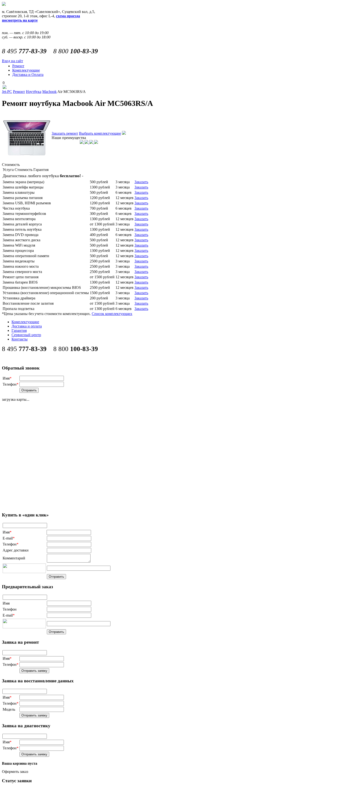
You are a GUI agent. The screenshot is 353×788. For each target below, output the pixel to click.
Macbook (49, 92)
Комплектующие (26, 70)
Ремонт (18, 66)
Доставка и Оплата (27, 75)
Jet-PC (7, 92)
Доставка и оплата (27, 326)
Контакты (20, 339)
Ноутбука (33, 92)
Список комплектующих (112, 314)
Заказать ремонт (65, 133)
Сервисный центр (26, 335)
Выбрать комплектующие (100, 133)
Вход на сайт (12, 61)
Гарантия (19, 330)
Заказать (141, 182)
